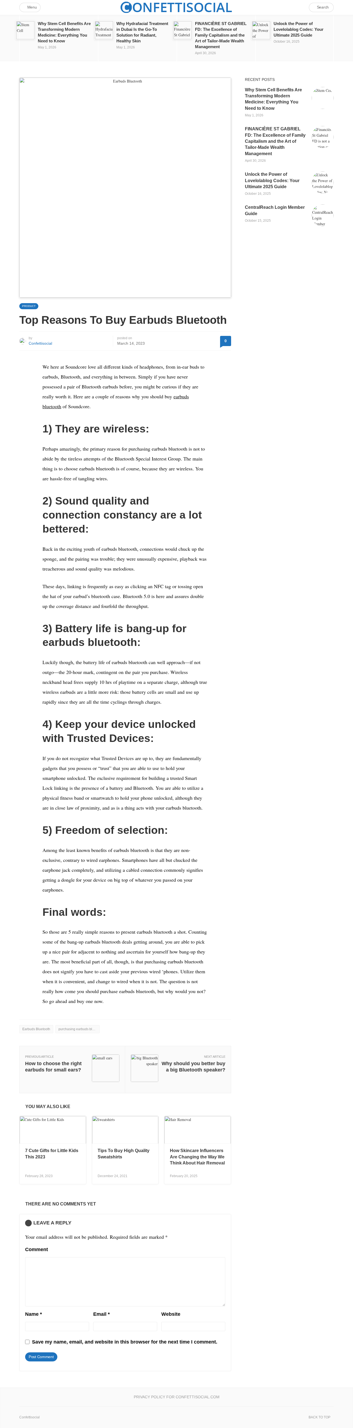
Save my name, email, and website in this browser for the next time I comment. (124, 1342)
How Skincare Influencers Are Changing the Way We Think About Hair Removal (197, 1156)
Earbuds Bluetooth (36, 1029)
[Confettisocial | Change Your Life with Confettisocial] (176, 7)
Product (29, 306)
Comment (36, 1249)
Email (101, 1314)
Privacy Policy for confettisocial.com (177, 1397)
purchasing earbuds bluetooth (79, 1029)
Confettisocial (40, 343)
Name (33, 1314)
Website (170, 1314)
